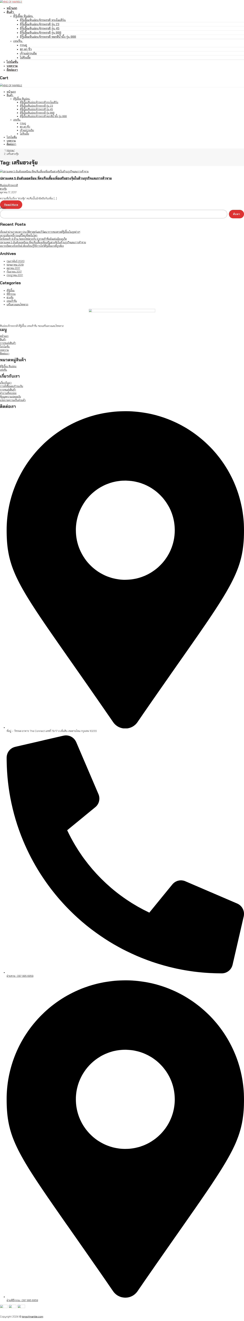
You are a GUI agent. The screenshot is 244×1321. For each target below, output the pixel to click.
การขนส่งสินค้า (8, 343)
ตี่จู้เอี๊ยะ (11, 290)
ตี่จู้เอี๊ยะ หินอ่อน (8, 366)
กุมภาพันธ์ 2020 (15, 261)
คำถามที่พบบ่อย (8, 393)
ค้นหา (3, 208)
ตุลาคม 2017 (13, 268)
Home (10, 150)
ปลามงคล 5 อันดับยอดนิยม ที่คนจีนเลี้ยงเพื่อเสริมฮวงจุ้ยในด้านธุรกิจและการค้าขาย (56, 178)
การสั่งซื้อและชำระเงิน (11, 386)
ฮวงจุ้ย (3, 189)
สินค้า (3, 339)
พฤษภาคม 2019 (15, 264)
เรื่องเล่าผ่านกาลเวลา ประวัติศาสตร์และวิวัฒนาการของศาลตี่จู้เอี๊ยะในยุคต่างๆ (40, 232)
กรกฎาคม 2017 (15, 275)
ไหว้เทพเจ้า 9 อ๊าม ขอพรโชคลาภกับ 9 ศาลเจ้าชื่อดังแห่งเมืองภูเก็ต (33, 239)
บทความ (4, 350)
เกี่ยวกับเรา (5, 382)
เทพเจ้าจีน (12, 301)
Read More (11, 204)
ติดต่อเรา (4, 353)
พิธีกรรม (11, 294)
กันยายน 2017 (14, 271)
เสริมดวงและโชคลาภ (17, 304)
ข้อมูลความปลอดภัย (10, 396)
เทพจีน (3, 370)
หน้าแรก (4, 336)
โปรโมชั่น (5, 346)
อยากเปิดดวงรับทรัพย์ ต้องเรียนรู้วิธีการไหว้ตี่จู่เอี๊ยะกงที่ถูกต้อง (32, 246)
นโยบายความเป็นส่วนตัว (13, 400)
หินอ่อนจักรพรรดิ (9, 185)
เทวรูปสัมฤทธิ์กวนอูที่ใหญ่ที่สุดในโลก (18, 235)
